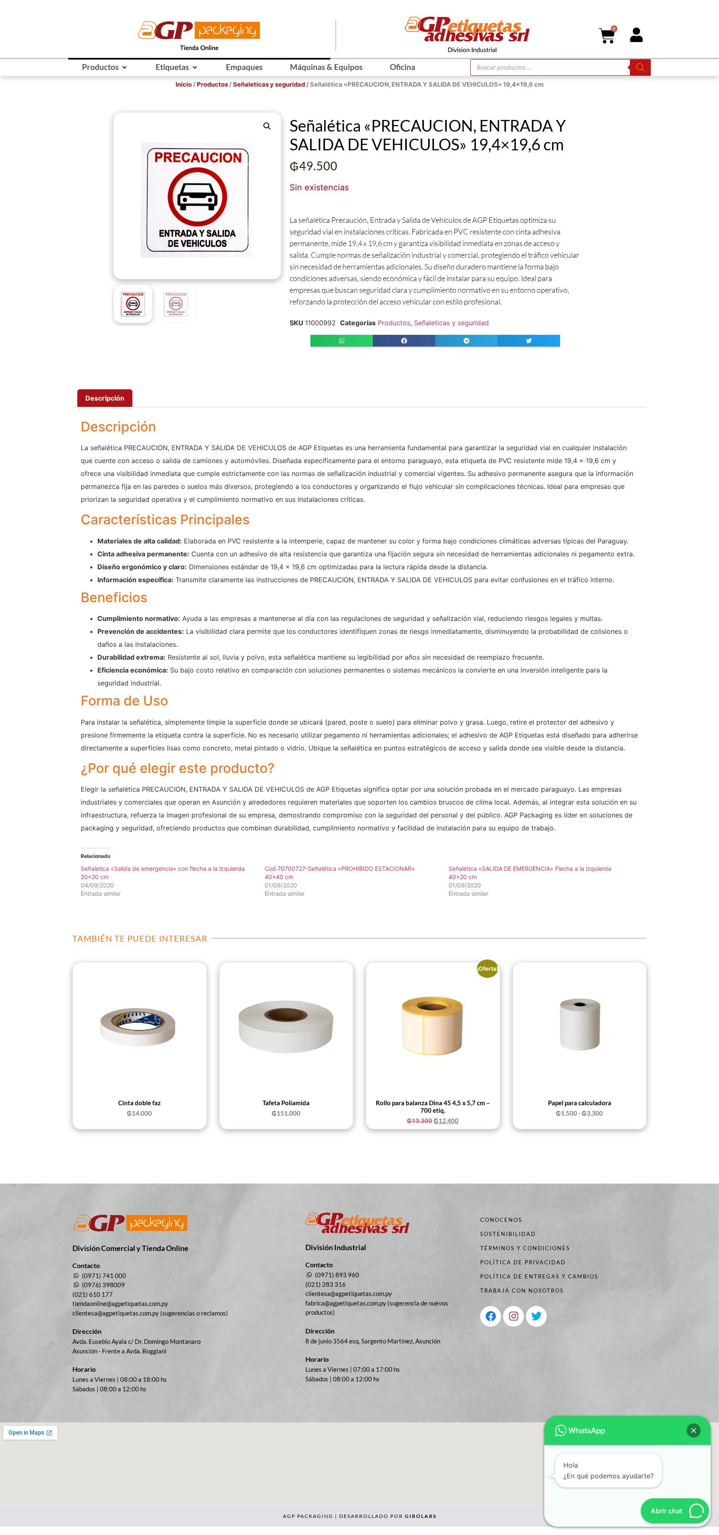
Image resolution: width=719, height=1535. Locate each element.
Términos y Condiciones (525, 1248)
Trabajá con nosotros (522, 1290)
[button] (105, 67)
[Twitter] (536, 1316)
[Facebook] (490, 1316)
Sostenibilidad (508, 1234)
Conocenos (501, 1219)
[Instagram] (513, 1316)
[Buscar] (640, 67)
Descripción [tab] (104, 398)
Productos (212, 84)
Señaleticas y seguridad (269, 84)
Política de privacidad (523, 1262)
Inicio (184, 84)
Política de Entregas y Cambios (539, 1276)
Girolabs (420, 1516)
